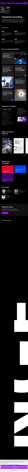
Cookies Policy (11, 464)
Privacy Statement (16, 464)
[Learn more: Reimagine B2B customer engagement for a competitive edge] (20, 71)
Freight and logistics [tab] (7, 117)
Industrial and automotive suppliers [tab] (7, 121)
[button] (5, 213)
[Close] (27, 461)
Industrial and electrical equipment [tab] (7, 124)
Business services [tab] (7, 109)
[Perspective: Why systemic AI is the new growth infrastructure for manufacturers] (19, 145)
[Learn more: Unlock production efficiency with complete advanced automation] (8, 95)
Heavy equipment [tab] (6, 118)
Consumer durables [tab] (6, 111)
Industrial (3, 3)
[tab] (22, 117)
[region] (14, 466)
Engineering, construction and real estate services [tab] (7, 114)
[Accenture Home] (13, 1)
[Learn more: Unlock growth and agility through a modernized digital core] (14, 57)
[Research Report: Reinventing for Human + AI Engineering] (7, 145)
